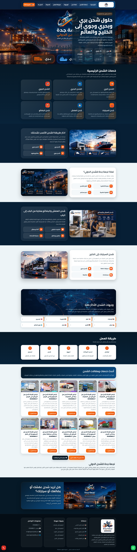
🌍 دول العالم (38, 325)
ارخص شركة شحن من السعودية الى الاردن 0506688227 (50, 396)
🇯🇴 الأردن (87, 325)
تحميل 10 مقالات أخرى (76, 458)
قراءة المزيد (110, 413)
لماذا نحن (74, 4)
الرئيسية (93, 4)
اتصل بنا (40, 4)
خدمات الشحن (83, 4)
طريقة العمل (57, 4)
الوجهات (66, 4)
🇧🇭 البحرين (39, 319)
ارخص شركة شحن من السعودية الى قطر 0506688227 (30, 434)
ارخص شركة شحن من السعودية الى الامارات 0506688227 (107, 396)
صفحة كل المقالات (59, 458)
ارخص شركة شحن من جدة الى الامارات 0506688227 (69, 396)
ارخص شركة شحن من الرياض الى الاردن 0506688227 (30, 396)
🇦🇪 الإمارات (111, 319)
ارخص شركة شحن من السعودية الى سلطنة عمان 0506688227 (88, 434)
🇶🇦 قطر (88, 319)
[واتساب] (133, 548)
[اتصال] (3, 548)
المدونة (48, 4)
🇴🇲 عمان (111, 325)
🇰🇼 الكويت (63, 319)
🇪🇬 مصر (64, 325)
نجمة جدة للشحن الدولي (102, 464)
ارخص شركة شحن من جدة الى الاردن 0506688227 (108, 434)
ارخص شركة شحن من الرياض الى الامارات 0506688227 (88, 396)
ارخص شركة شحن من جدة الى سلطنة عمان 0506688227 (50, 434)
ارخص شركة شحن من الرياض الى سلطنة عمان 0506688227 (69, 434)
